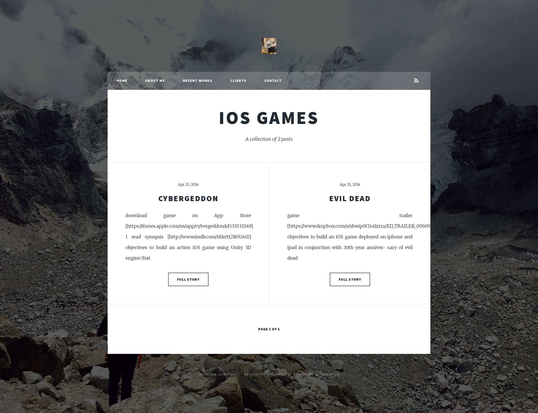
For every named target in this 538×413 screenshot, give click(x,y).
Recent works (197, 80)
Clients (238, 80)
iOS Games (269, 117)
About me (155, 80)
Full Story (188, 279)
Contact (273, 80)
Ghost (332, 374)
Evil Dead (350, 198)
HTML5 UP (273, 374)
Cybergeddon (188, 198)
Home (122, 80)
